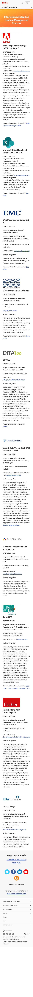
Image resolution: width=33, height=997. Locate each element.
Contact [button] (5, 917)
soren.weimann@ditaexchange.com (14, 830)
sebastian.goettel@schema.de (12, 574)
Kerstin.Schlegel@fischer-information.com (16, 737)
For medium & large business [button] (10, 905)
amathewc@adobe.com (21, 71)
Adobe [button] (4, 921)
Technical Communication (9, 7)
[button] (22, 2)
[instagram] (7, 934)
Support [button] (5, 913)
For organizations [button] (7, 909)
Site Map (25, 941)
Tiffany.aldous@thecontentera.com (14, 380)
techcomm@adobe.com (16, 894)
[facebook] (4, 934)
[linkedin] (13, 934)
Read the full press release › (11, 525)
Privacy (24, 937)
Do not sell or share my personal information (12, 941)
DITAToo (5, 426)
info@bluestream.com (10, 311)
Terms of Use (5, 939)
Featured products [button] (7, 925)
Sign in (28, 2)
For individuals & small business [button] (11, 901)
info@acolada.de (22, 639)
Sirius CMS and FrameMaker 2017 (18, 688)
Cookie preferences (14, 939)
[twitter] (10, 934)
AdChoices (6, 944)
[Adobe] (4, 3)
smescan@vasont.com (13, 475)
